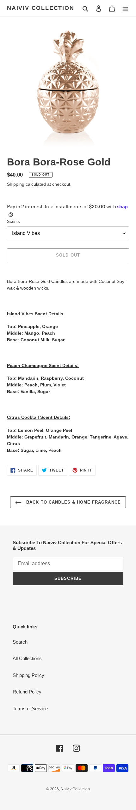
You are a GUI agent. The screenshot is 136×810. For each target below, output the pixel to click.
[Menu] (125, 8)
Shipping (15, 184)
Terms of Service (30, 708)
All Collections (27, 658)
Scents (13, 221)
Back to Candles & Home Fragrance (73, 502)
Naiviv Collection (40, 8)
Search (20, 642)
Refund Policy (27, 691)
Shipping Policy (28, 675)
